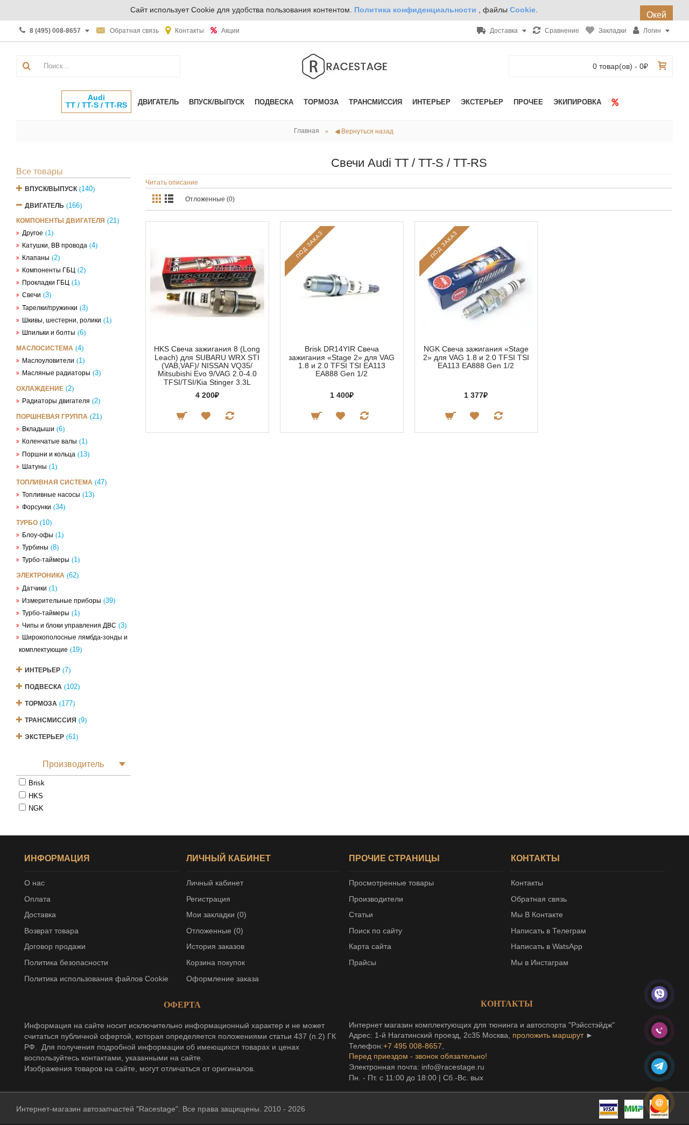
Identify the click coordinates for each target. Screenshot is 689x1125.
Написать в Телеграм (548, 930)
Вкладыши (38, 429)
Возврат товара (51, 930)
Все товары (39, 171)
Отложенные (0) (210, 199)
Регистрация (208, 899)
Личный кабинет (214, 882)
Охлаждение (40, 388)
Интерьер (42, 670)
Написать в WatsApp (546, 946)
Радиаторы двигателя (56, 401)
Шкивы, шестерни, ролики (61, 320)
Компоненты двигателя (60, 220)
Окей (656, 14)
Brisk (37, 783)
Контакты (527, 882)
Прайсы (362, 962)
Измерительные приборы (61, 600)
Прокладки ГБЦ (45, 282)
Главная (306, 131)
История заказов (215, 946)
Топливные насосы (51, 494)
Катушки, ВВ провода (54, 245)
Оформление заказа (222, 978)
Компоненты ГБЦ (48, 270)
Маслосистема (44, 348)
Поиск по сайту (375, 930)
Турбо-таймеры (45, 560)
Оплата (37, 899)
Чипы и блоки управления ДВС (69, 625)
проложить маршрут (547, 1035)
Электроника (40, 575)
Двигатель (44, 205)
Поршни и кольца (48, 454)
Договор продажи (55, 946)
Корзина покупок (215, 962)
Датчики (34, 588)
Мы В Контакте (537, 914)
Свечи (31, 295)
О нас (34, 882)
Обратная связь (539, 899)
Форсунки (36, 507)
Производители (376, 899)
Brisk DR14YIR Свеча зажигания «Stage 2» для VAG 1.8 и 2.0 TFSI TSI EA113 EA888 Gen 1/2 (342, 361)
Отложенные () (214, 930)
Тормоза (41, 703)
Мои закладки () (216, 914)
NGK (36, 808)
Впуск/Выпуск (51, 189)
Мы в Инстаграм (539, 962)
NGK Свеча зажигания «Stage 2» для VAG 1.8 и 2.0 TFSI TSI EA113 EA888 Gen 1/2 (476, 357)
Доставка (40, 914)
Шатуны (34, 466)
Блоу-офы (37, 535)
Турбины (35, 547)
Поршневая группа (52, 416)
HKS (36, 796)
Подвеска (43, 687)
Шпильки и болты (48, 332)
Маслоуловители (48, 360)
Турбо (27, 522)
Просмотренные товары (391, 882)
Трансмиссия (50, 720)
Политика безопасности (66, 962)
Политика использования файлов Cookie (96, 978)
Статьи (361, 914)
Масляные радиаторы (56, 373)
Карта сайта (370, 946)
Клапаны (36, 258)
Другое (32, 233)
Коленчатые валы (49, 441)
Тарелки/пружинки (50, 308)
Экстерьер (44, 737)
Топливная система (54, 482)
